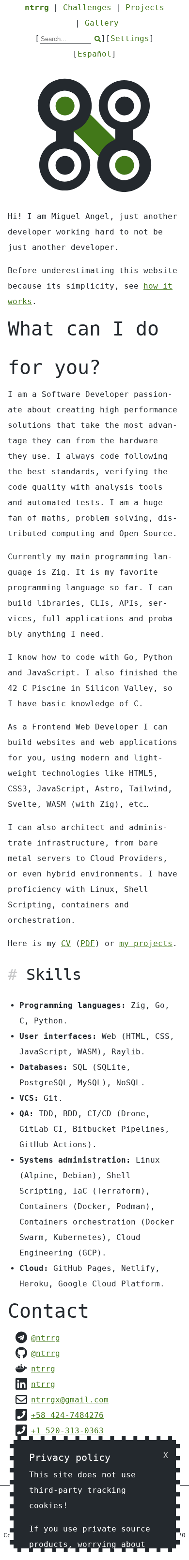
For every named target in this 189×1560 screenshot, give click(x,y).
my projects (146, 943)
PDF (87, 943)
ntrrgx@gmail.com (70, 1399)
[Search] (97, 39)
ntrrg (37, 7)
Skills (53, 974)
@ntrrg (45, 1337)
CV (66, 943)
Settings (129, 38)
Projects (145, 7)
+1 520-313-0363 (67, 1430)
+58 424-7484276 (67, 1415)
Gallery (102, 23)
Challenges (87, 7)
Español (94, 53)
